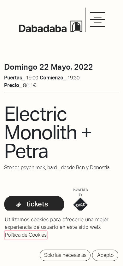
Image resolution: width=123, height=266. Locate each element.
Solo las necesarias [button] (65, 255)
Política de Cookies (26, 235)
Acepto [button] (105, 255)
